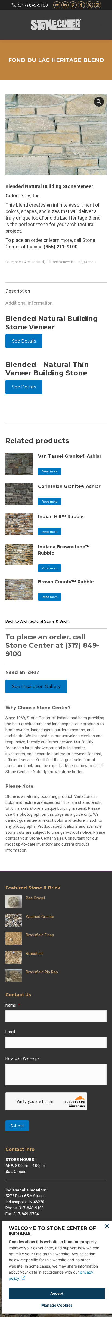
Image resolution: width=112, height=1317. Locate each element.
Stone (88, 262)
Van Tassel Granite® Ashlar (69, 456)
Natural (76, 262)
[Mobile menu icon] (8, 24)
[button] (99, 102)
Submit (17, 1125)
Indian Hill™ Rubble (61, 516)
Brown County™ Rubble (66, 581)
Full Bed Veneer (58, 262)
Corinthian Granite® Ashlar (69, 486)
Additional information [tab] (29, 303)
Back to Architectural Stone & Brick (36, 621)
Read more (49, 471)
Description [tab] (17, 291)
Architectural (34, 262)
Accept (56, 1293)
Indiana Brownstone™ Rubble (64, 550)
